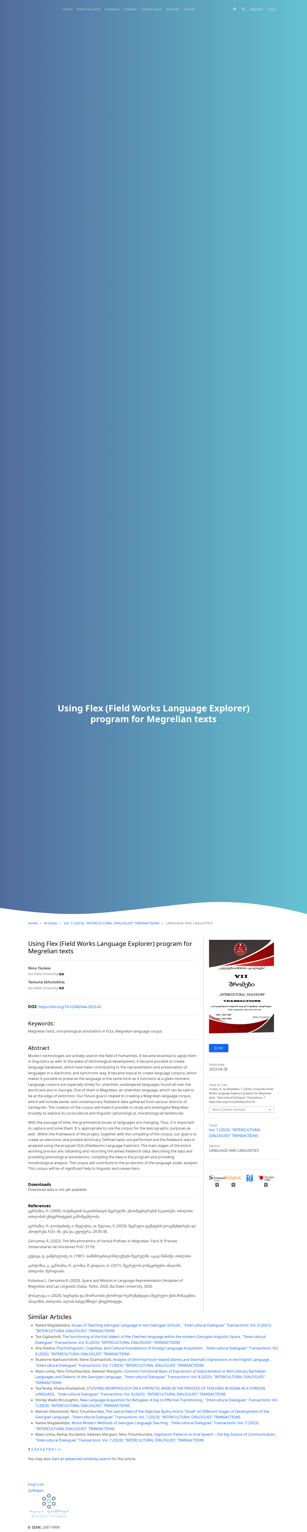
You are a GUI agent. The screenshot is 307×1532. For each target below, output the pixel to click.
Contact (189, 9)
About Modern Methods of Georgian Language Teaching (120, 1422)
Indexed (130, 9)
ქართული (36, 1490)
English (36, 1484)
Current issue (151, 9)
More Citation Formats (228, 1109)
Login (271, 9)
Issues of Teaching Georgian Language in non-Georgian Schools (126, 1325)
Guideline (112, 9)
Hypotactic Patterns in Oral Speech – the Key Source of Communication (215, 1434)
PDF (220, 1048)
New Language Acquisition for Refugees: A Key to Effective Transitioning (141, 1399)
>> (59, 1449)
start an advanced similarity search (81, 1458)
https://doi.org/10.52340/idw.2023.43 (69, 1006)
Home (68, 9)
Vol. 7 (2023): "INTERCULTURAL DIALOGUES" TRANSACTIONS (111, 923)
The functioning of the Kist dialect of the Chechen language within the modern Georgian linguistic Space (151, 1336)
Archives (172, 9)
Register (256, 9)
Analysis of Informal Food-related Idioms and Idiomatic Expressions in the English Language (191, 1359)
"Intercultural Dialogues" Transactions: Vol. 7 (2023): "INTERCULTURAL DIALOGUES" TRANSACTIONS (119, 1365)
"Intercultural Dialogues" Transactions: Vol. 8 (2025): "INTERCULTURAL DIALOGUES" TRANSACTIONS (141, 1394)
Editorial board (88, 9)
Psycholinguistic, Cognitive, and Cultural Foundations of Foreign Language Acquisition (130, 1348)
